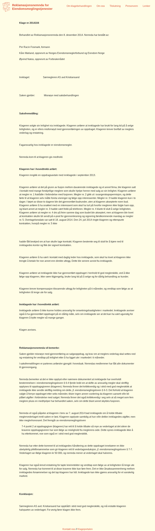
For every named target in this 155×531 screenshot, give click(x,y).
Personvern (131, 6)
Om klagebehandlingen (79, 6)
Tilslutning (115, 6)
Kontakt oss (69, 529)
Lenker (146, 6)
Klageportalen (85, 529)
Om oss (101, 6)
